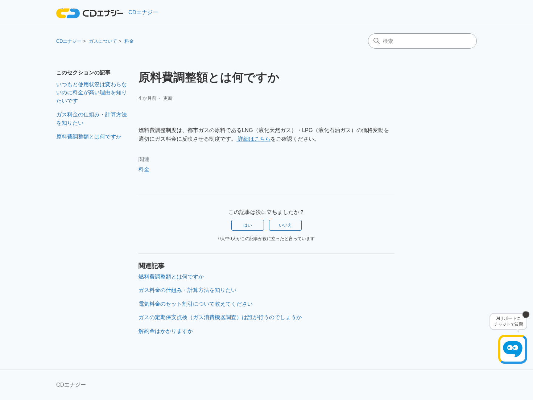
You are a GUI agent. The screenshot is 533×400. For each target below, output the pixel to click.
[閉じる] (525, 314)
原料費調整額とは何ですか (88, 136)
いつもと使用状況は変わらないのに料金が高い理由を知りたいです (91, 92)
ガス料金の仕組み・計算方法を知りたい (91, 118)
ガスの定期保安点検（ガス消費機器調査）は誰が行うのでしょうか (220, 317)
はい (247, 225)
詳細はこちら (253, 139)
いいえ (285, 225)
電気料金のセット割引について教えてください (196, 304)
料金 (129, 41)
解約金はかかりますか (166, 331)
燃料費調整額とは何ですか (171, 276)
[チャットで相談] (512, 349)
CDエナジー (69, 41)
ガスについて (103, 41)
